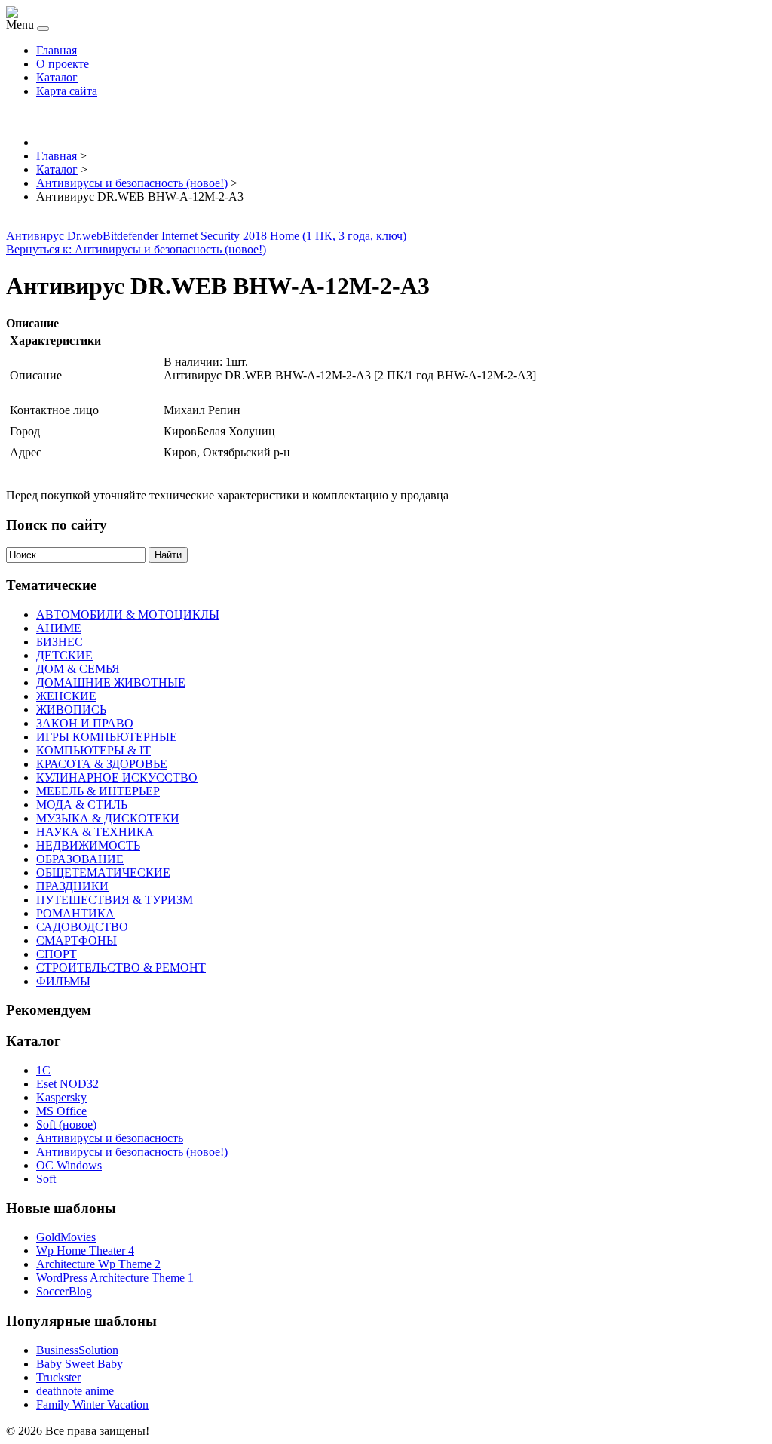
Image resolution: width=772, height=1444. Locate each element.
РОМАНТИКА (75, 913)
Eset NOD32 (67, 1083)
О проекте (62, 63)
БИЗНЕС (59, 641)
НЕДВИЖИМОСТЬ (88, 845)
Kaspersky (61, 1097)
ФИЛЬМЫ (63, 981)
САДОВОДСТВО (82, 926)
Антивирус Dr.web (54, 235)
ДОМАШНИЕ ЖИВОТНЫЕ (110, 682)
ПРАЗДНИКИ (72, 886)
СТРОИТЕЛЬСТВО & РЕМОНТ (121, 967)
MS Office (61, 1111)
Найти (168, 555)
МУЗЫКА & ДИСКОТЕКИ (107, 818)
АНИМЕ (58, 628)
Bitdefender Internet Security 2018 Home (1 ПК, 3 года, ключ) (254, 235)
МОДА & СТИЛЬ (81, 804)
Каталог (57, 77)
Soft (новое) (66, 1124)
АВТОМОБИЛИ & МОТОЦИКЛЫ (127, 614)
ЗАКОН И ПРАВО (84, 723)
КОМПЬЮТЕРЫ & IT (93, 750)
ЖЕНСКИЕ (66, 696)
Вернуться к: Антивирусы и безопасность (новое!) (136, 249)
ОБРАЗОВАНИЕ (80, 859)
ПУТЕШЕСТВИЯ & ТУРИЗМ (114, 899)
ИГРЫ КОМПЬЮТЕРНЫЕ (106, 736)
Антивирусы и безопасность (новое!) (132, 1151)
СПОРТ (56, 954)
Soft (46, 1178)
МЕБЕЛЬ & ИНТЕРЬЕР (98, 791)
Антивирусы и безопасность (109, 1138)
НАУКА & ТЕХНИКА (95, 831)
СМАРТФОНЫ (76, 940)
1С (43, 1070)
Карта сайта (66, 90)
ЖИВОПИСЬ (71, 709)
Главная (56, 50)
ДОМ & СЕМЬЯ (78, 668)
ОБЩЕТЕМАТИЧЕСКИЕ (103, 872)
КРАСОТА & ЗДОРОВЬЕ (101, 763)
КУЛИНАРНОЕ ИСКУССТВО (117, 777)
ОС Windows (69, 1165)
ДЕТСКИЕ (64, 655)
